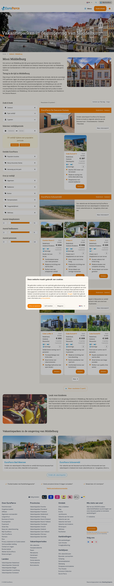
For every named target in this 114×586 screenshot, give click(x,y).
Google (70, 294)
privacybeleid (45, 298)
